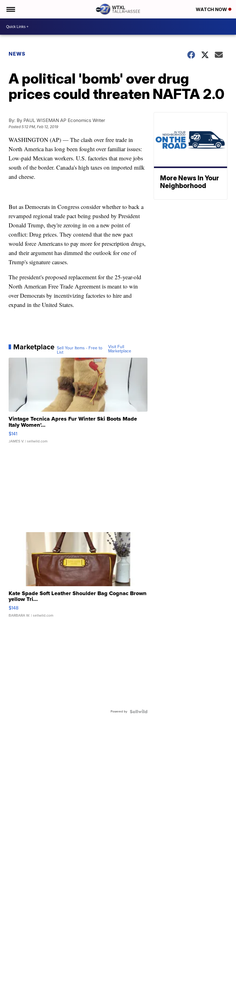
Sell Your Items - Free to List (79, 350)
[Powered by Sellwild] (139, 711)
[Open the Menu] (10, 9)
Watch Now (212, 9)
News (17, 54)
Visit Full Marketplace (119, 349)
